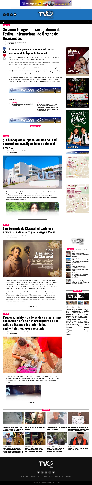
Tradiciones (32, 22)
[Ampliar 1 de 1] (87, 79)
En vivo (45, 22)
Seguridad (69, 22)
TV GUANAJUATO (13, 43)
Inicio (21, 22)
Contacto (39, 22)
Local (64, 22)
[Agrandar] (87, 48)
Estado (26, 22)
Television (51, 22)
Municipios (58, 22)
